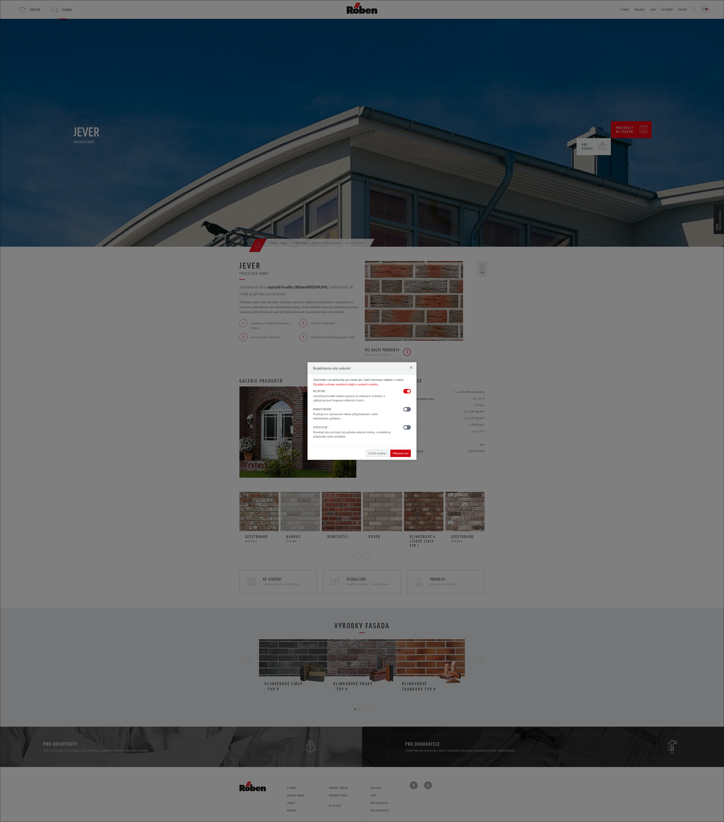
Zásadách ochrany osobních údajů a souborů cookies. (346, 384)
